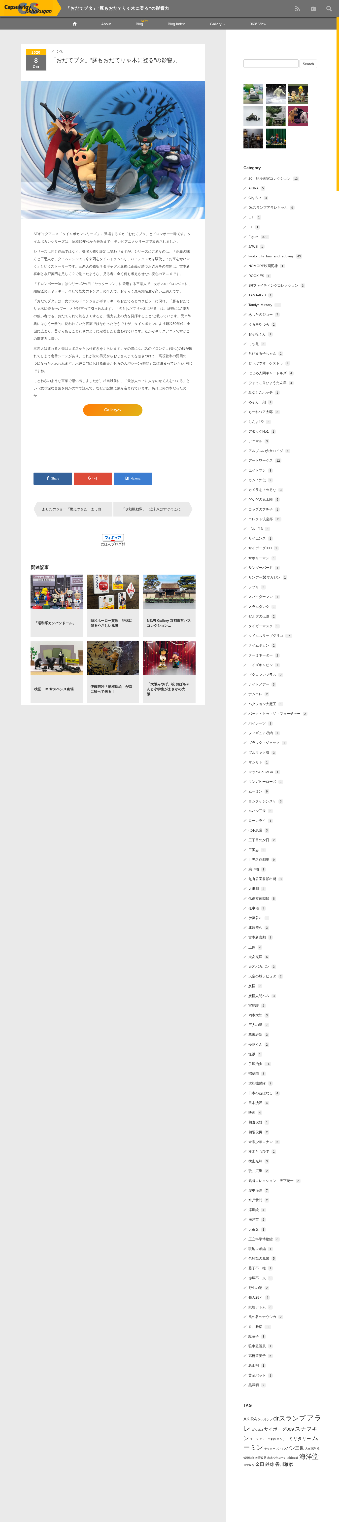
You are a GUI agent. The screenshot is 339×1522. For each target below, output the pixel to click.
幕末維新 (258, 1035)
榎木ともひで (261, 1151)
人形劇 (256, 889)
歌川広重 (258, 1171)
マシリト (258, 762)
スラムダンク (261, 607)
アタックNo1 (261, 431)
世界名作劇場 (261, 860)
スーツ (254, 1439)
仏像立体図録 (261, 898)
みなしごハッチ (263, 392)
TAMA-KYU (259, 295)
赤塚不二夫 (259, 1278)
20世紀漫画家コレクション (273, 178)
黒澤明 (256, 1385)
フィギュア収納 (263, 733)
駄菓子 (256, 1336)
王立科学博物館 (263, 1239)
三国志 (256, 850)
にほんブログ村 (113, 544)
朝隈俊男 (258, 1132)
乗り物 (256, 869)
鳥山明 (256, 1365)
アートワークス (264, 460)
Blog (139, 24)
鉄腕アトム (259, 1307)
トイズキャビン (263, 665)
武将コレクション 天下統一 (273, 1181)
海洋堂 (256, 1219)
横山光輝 (258, 1161)
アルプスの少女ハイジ (268, 451)
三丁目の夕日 (261, 840)
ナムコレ (258, 694)
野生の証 (258, 1288)
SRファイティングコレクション (276, 285)
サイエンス (259, 538)
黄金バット (259, 1375)
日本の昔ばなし (263, 1093)
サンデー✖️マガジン (267, 577)
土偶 (254, 947)
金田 (259, 1464)
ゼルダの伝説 (261, 616)
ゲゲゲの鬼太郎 (263, 499)
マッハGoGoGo (263, 772)
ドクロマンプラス (265, 675)
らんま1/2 (258, 422)
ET (253, 227)
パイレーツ (259, 723)
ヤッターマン (272, 1448)
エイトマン (259, 470)
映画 (254, 1112)
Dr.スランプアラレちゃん (270, 207)
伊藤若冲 (258, 918)
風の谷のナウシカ (265, 1317)
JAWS (255, 246)
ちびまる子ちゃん (265, 353)
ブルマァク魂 (261, 753)
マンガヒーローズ (265, 782)
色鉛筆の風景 (261, 1258)
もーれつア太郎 (263, 412)
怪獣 (254, 1054)
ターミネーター (263, 655)
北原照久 (258, 928)
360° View (258, 24)
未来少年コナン (263, 1142)
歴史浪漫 (258, 1190)
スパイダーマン (263, 597)
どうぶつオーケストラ (268, 363)
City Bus (257, 198)
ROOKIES (259, 276)
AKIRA (256, 188)
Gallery (216, 24)
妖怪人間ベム (261, 996)
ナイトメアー (261, 684)
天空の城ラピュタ (265, 976)
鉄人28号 (258, 1297)
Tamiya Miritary (263, 305)
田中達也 (248, 1464)
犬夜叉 (256, 1229)
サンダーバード (263, 568)
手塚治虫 (259, 1064)
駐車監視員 (259, 1346)
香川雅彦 (259, 1327)
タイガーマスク (263, 626)
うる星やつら (261, 324)
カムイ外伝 (259, 480)
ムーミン (258, 791)
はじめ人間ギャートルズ (270, 373)
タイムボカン (261, 645)
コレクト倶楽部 (264, 519)
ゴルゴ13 (258, 529)
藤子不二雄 (259, 1268)
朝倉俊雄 (258, 1122)
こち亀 (256, 344)
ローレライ (259, 821)
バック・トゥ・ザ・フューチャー (277, 714)
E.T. (254, 217)
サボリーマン (261, 558)
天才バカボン (261, 967)
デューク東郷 (267, 1439)
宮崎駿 (256, 1005)
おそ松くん (259, 334)
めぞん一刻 (259, 402)
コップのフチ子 (263, 509)
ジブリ (256, 587)
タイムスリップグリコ (269, 636)
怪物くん (258, 1044)
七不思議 (258, 830)
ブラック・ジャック (266, 743)
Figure (258, 237)
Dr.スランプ (265, 1419)
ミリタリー (300, 1438)
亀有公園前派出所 (265, 879)
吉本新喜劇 (259, 937)
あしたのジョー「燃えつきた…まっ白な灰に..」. (77, 509)
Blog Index (176, 24)
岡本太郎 (258, 1015)
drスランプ (289, 1418)
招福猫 (256, 1073)
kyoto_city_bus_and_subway (274, 256)
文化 (59, 52)
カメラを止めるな (265, 490)
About (106, 24)
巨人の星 (258, 1025)
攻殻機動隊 (259, 1083)
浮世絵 (256, 1210)
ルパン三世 (259, 811)
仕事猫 (256, 908)
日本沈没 (258, 1103)
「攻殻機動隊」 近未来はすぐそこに (151, 509)
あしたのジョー (263, 314)
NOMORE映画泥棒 (265, 266)
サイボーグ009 (262, 548)
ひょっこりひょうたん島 (270, 383)
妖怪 (254, 986)
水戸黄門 (258, 1200)
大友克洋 (258, 957)
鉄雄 (269, 1464)
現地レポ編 (259, 1249)
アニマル (258, 441)
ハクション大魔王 (265, 704)
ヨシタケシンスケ (265, 801)
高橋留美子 (259, 1356)
